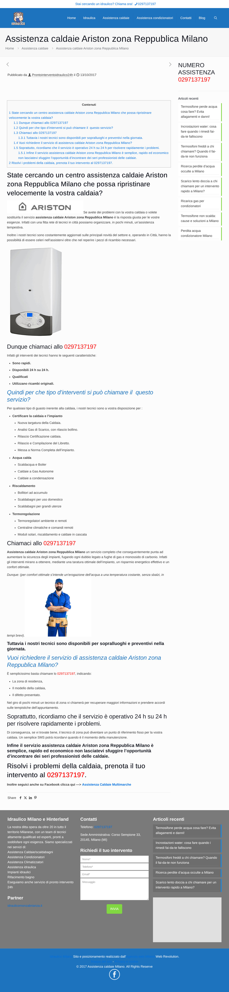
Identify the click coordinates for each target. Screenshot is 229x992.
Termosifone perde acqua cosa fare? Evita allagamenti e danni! (199, 111)
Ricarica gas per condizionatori (192, 203)
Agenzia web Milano (140, 956)
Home (9, 48)
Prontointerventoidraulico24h (52, 75)
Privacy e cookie (126, 961)
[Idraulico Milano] (18, 18)
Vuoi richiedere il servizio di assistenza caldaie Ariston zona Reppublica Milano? (73, 143)
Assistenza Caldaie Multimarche (106, 784)
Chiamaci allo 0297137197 (35, 133)
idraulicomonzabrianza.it (25, 905)
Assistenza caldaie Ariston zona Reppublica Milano (92, 48)
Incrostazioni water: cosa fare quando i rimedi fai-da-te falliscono (198, 131)
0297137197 (147, 4)
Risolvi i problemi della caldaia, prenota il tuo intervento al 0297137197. (61, 163)
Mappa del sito (101, 961)
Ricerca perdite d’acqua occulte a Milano (198, 168)
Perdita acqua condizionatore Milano (196, 233)
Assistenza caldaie (35, 48)
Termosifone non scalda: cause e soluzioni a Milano (200, 218)
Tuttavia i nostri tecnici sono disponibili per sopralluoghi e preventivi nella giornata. (80, 138)
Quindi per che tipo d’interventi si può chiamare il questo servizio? (63, 128)
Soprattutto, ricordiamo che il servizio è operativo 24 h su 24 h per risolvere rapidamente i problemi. (87, 148)
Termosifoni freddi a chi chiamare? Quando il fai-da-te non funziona (198, 151)
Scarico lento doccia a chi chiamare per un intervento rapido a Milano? (200, 186)
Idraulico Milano (61, 956)
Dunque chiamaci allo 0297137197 (41, 123)
